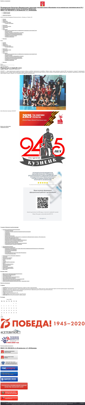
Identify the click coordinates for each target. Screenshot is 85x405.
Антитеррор (5, 29)
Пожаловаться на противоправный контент (13, 34)
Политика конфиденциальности (6, 345)
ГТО (4, 28)
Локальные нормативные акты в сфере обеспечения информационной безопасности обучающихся (24, 248)
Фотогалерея (5, 266)
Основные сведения (9, 230)
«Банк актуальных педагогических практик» (11, 280)
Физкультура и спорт (7, 26)
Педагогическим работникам (11, 250)
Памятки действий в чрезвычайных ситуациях (14, 32)
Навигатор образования (5, 283)
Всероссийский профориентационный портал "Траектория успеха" (16, 281)
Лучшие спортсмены (7, 22)
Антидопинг (5, 27)
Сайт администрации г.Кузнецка (9, 277)
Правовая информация (9, 36)
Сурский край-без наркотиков (9, 261)
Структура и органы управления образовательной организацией (18, 231)
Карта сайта (5, 269)
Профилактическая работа (8, 267)
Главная (4, 19)
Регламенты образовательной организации (13, 33)
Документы (7, 232)
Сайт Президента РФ (7, 275)
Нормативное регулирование (11, 249)
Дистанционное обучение (8, 246)
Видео (4, 259)
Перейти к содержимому (5, 0)
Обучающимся (8, 251)
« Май (1, 316)
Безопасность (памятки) (7, 257)
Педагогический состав (9, 235)
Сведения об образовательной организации (11, 229)
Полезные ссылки (8, 31)
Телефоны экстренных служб (11, 35)
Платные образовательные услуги (12, 237)
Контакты (5, 38)
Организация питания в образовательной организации (16, 243)
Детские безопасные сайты (10, 253)
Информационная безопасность (9, 247)
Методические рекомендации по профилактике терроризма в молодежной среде (21, 30)
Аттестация (5, 256)
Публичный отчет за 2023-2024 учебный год (11, 255)
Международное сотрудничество (11, 242)
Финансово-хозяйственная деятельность (13, 238)
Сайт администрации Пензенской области (11, 276)
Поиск (1, 65)
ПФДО (4, 262)
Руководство (7, 234)
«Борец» (4, 260)
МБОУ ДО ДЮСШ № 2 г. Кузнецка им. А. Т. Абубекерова (18, 10)
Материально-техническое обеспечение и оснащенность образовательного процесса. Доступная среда (25, 236)
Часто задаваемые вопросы (8, 268)
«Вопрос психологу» (7, 265)
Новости (4, 20)
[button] (42, 40)
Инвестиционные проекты (8, 264)
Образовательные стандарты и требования (13, 244)
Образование (7, 233)
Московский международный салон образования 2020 (13, 278)
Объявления (5, 21)
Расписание (5, 25)
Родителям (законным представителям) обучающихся (15, 252)
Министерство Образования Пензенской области (12, 273)
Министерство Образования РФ (9, 274)
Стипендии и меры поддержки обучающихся (14, 241)
